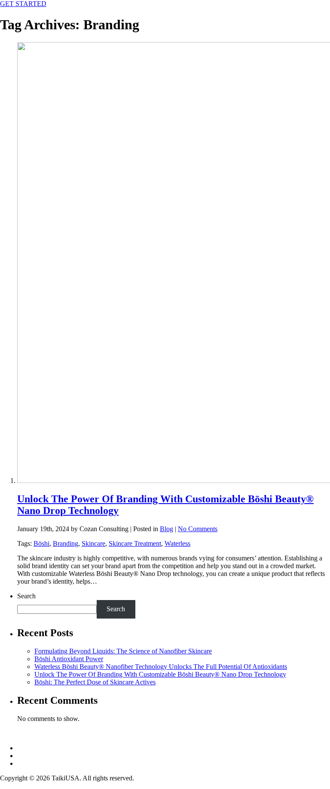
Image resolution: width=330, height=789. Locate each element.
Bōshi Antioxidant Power (68, 658)
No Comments (197, 528)
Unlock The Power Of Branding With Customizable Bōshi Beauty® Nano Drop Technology (160, 674)
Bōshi (41, 543)
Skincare (93, 543)
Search (26, 596)
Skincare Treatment (135, 543)
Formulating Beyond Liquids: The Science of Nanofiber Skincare (123, 651)
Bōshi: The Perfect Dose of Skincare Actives (95, 682)
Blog (166, 528)
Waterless (177, 543)
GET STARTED (23, 3)
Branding (65, 543)
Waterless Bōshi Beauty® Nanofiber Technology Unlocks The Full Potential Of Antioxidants (160, 666)
